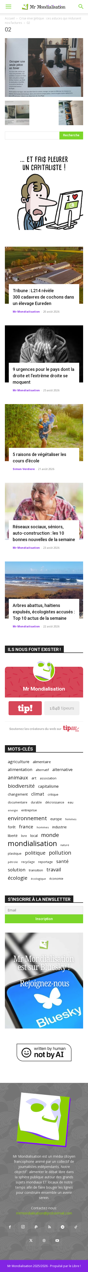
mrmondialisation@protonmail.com (44, 1213)
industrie (59, 826)
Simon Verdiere (24, 469)
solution (16, 869)
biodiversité (21, 785)
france (26, 826)
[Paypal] (36, 1227)
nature (64, 845)
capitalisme (48, 786)
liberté (13, 835)
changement (18, 794)
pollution (60, 852)
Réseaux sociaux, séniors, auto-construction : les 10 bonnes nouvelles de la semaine (44, 533)
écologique (38, 878)
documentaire (17, 802)
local (34, 835)
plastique (15, 853)
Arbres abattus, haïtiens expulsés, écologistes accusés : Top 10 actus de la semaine (44, 612)
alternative (62, 769)
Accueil (10, 18)
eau (70, 802)
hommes (43, 827)
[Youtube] (57, 1241)
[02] (44, 95)
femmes (71, 819)
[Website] (44, 1241)
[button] (8, 6)
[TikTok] (76, 1227)
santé (62, 861)
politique (35, 852)
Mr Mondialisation (26, 311)
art (34, 777)
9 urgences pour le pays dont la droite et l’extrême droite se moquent (43, 376)
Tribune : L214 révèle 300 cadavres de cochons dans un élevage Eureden (43, 297)
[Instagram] (23, 1227)
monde (50, 834)
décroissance (54, 802)
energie (13, 810)
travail (53, 869)
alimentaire (42, 761)
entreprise (29, 810)
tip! (25, 708)
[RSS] (49, 1227)
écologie (17, 877)
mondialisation (32, 843)
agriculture (18, 761)
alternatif (42, 770)
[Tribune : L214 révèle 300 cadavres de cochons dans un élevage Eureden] (44, 275)
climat (37, 794)
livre (24, 836)
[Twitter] (31, 1241)
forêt (12, 827)
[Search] (81, 6)
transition (36, 870)
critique (53, 794)
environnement (27, 818)
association (48, 778)
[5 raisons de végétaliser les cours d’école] (44, 432)
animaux (18, 777)
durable (36, 802)
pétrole (13, 862)
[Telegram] (62, 1227)
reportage (45, 862)
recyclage (28, 862)
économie (56, 878)
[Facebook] (10, 1227)
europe (56, 819)
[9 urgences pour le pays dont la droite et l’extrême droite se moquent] (44, 353)
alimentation (20, 769)
